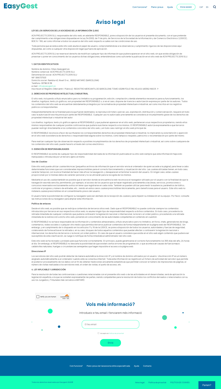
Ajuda (170, 7)
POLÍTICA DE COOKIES (179, 382)
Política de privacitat (116, 333)
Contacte (147, 366)
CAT (201, 7)
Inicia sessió (186, 7)
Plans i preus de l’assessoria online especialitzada (108, 366)
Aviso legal (139, 382)
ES (207, 7)
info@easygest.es (47, 86)
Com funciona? (139, 7)
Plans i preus (157, 7)
